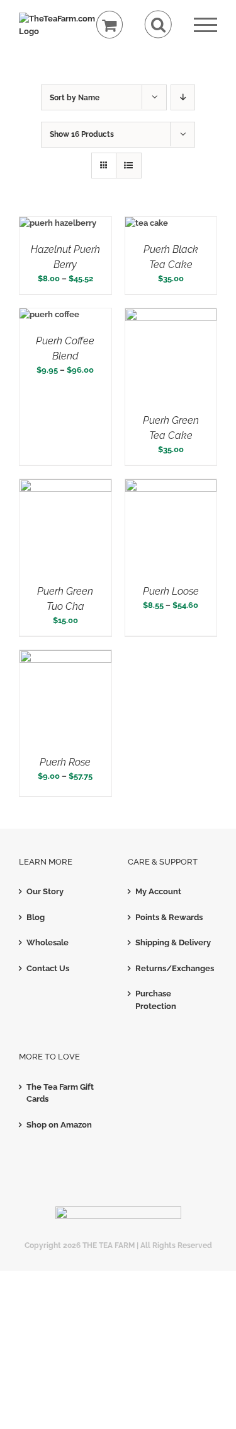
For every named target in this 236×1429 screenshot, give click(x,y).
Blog (35, 917)
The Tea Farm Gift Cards (60, 1093)
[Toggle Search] (158, 24)
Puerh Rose (65, 762)
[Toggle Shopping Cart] (109, 25)
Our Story (45, 891)
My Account (158, 891)
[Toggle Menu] (205, 25)
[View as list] (128, 165)
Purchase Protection (155, 1000)
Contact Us (47, 968)
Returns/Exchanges (173, 968)
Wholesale (47, 942)
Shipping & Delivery (173, 942)
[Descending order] (183, 97)
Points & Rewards (169, 917)
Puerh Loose (171, 591)
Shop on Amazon (59, 1124)
